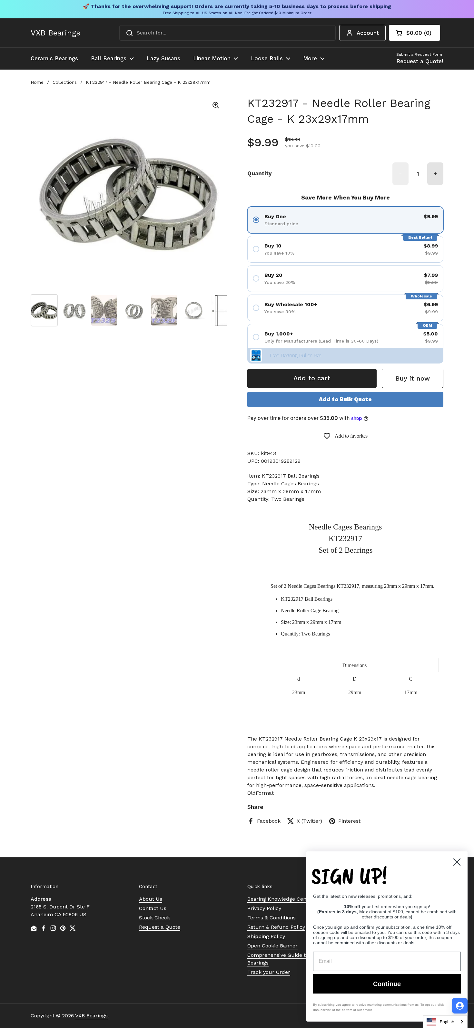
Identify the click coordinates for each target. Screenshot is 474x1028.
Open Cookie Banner (272, 946)
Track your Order (268, 972)
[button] (414, 33)
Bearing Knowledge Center (280, 899)
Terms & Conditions (271, 918)
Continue (387, 983)
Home (37, 82)
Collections (65, 82)
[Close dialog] (457, 862)
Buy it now (412, 378)
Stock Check (154, 918)
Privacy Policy (264, 908)
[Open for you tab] (460, 1005)
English (446, 1021)
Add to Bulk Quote (345, 399)
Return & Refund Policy (276, 927)
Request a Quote (159, 927)
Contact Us (152, 908)
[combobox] (227, 33)
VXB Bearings (55, 33)
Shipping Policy (266, 936)
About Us (150, 899)
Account (368, 33)
